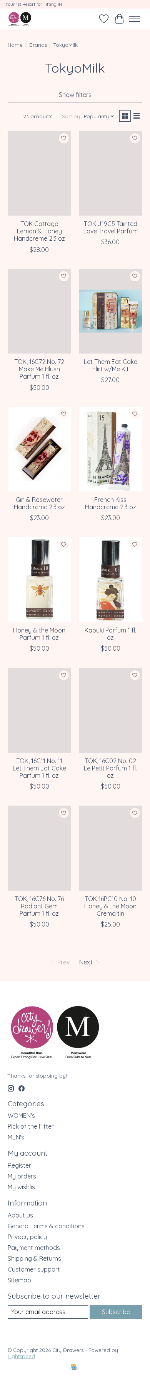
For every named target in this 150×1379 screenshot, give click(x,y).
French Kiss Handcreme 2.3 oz (110, 503)
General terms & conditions (46, 1226)
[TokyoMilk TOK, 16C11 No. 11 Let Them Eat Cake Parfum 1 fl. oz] (39, 710)
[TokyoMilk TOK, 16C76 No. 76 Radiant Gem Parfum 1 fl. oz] (39, 848)
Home (15, 45)
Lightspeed (21, 1356)
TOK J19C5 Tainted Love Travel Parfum (110, 227)
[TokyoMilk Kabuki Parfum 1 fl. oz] (110, 579)
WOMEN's (21, 1115)
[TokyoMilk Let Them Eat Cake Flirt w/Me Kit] (110, 311)
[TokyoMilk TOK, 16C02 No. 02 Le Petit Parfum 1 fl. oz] (110, 710)
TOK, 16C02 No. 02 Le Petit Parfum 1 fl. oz (110, 768)
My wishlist (22, 1187)
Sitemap (19, 1280)
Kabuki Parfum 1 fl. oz (110, 633)
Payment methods (34, 1247)
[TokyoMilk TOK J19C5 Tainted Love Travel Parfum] (110, 173)
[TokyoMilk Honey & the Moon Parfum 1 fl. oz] (39, 579)
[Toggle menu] (134, 19)
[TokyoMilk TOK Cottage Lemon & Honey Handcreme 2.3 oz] (39, 173)
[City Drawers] (20, 19)
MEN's (16, 1137)
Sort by (71, 116)
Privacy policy (27, 1237)
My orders (22, 1176)
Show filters (75, 95)
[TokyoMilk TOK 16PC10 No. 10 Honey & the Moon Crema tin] (110, 848)
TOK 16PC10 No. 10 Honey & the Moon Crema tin (110, 906)
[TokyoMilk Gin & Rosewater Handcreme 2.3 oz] (39, 449)
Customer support (34, 1269)
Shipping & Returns (34, 1258)
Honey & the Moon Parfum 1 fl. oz (39, 633)
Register (19, 1165)
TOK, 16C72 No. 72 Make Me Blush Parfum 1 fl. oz (39, 369)
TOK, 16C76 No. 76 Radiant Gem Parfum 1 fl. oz (39, 906)
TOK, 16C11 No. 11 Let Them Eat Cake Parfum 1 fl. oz (39, 768)
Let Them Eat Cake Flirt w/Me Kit (110, 365)
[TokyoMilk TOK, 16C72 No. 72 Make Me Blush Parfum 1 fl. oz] (39, 311)
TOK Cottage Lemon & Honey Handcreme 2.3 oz (39, 231)
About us (20, 1215)
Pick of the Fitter (31, 1126)
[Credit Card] (73, 1367)
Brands (38, 45)
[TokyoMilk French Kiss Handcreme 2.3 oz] (110, 449)
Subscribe (116, 1312)
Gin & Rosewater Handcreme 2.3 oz (39, 503)
